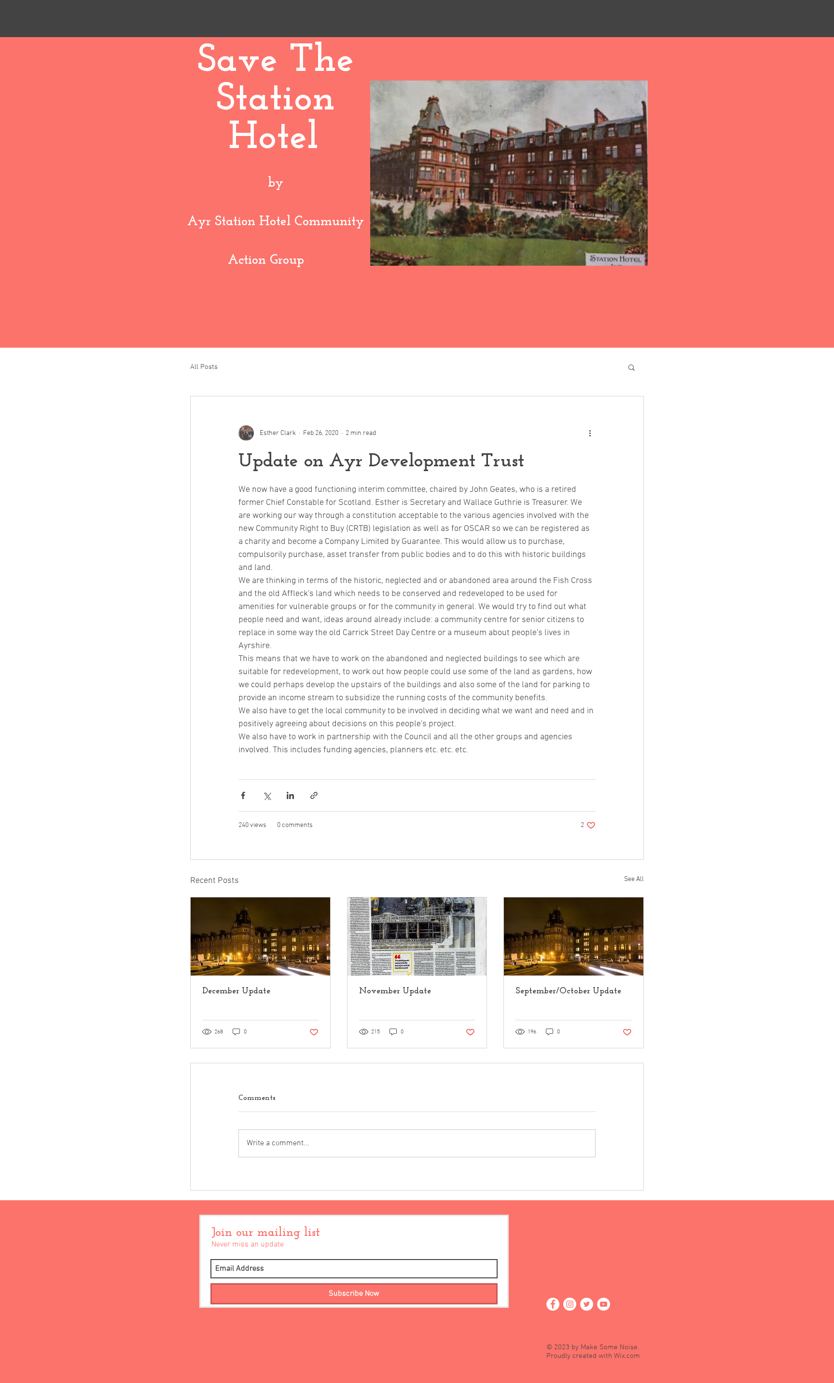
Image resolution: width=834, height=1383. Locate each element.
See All (634, 879)
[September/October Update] (573, 936)
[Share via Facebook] (243, 795)
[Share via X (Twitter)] (266, 795)
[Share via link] (314, 795)
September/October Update (568, 991)
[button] (631, 367)
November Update (395, 991)
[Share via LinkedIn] (290, 795)
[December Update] (260, 936)
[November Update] (417, 936)
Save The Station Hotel (275, 100)
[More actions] (590, 433)
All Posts (204, 367)
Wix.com (627, 1356)
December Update (236, 991)
